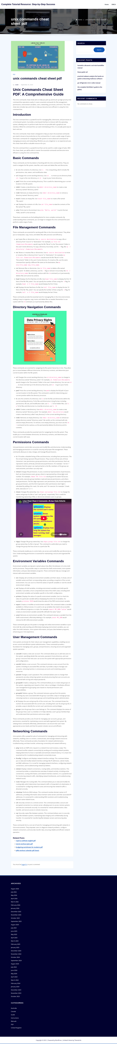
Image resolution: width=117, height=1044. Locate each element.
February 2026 (15, 905)
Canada (13, 1011)
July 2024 (14, 967)
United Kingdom (16, 1028)
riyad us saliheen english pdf (26, 841)
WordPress (58, 1040)
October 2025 (15, 918)
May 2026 (14, 895)
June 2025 (14, 931)
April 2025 (14, 938)
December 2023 (16, 990)
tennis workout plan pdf (24, 844)
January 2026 (15, 908)
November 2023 (16, 993)
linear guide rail (83, 72)
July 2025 (14, 928)
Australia (14, 1008)
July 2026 (14, 892)
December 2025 (16, 912)
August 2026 (15, 889)
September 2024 (16, 960)
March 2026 (15, 902)
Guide (13, 1015)
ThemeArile (77, 1040)
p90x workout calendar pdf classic (27, 850)
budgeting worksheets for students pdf (29, 847)
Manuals (13, 1021)
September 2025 (16, 921)
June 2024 (14, 970)
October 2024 (15, 957)
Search (81, 43)
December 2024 (16, 951)
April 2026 (14, 898)
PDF (14, 74)
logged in (24, 864)
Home (107, 4)
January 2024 (15, 987)
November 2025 (16, 915)
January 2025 (15, 947)
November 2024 (16, 954)
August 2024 (15, 964)
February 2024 (15, 983)
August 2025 (15, 925)
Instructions (15, 1018)
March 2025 (15, 941)
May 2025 (14, 934)
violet (15, 85)
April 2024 (14, 977)
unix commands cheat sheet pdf (95, 20)
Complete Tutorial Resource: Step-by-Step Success (28, 4)
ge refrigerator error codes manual (89, 83)
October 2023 (15, 996)
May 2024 (14, 974)
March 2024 (15, 980)
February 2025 (15, 944)
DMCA (114, 4)
